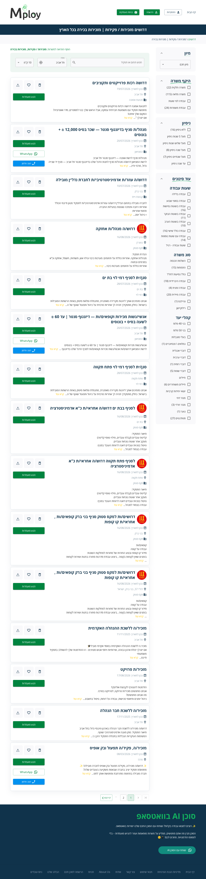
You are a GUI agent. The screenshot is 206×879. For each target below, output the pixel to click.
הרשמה (149, 12)
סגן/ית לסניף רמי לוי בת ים (124, 277)
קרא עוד (128, 117)
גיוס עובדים (36, 872)
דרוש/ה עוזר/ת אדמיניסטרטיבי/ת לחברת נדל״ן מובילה (101, 179)
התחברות (171, 12)
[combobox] (109, 62)
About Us (104, 872)
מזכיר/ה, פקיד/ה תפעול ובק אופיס (118, 747)
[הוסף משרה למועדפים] (29, 85)
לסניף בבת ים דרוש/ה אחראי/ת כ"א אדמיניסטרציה (92, 408)
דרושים (192, 39)
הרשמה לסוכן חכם (73, 872)
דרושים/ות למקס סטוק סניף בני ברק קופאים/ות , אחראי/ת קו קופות (94, 519)
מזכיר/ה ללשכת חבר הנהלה (123, 710)
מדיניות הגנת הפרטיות (169, 872)
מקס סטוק (138, 248)
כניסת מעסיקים (126, 12)
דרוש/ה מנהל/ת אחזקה (115, 228)
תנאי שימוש (146, 872)
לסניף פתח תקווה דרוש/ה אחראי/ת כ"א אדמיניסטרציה (102, 463)
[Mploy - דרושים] (25, 18)
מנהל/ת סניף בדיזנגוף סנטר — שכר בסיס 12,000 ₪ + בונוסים (102, 132)
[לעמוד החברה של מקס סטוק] (142, 229)
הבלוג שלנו (53, 872)
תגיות (91, 872)
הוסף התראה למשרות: (40, 49)
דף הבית (191, 12)
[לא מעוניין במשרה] (40, 85)
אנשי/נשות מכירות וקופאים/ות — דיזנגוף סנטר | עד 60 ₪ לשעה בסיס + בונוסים (99, 319)
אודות (118, 872)
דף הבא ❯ (106, 797)
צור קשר (130, 872)
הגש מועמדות (28, 96)
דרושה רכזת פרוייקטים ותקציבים (119, 82)
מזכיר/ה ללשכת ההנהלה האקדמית (117, 628)
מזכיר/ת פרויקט (133, 669)
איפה (63, 58)
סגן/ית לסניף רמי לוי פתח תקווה (120, 366)
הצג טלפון (26, 163)
